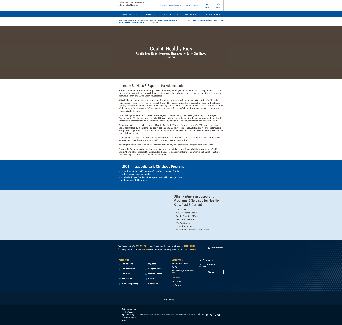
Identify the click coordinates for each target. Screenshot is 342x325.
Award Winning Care (171, 300)
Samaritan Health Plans (180, 264)
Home (120, 20)
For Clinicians (176, 285)
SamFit (174, 267)
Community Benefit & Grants (167, 20)
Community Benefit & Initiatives (146, 20)
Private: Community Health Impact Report (131, 23)
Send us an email (217, 248)
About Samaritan (129, 20)
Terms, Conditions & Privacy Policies (185, 314)
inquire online (189, 246)
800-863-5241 (142, 246)
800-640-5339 (144, 249)
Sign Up (211, 272)
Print (222, 20)
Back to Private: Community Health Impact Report (202, 20)
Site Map (171, 314)
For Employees (177, 281)
